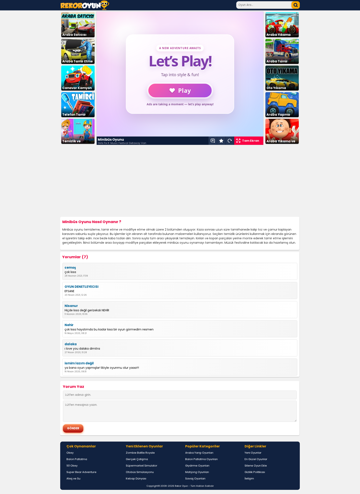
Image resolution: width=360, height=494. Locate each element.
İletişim (249, 478)
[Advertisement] (180, 181)
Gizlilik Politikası (255, 472)
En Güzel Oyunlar (256, 459)
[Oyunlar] (85, 8)
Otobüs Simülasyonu (140, 472)
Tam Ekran (250, 141)
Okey (70, 453)
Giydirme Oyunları (197, 466)
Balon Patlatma (76, 459)
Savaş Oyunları (195, 478)
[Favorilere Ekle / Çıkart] (221, 141)
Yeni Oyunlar (253, 453)
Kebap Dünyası (136, 478)
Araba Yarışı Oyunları (199, 453)
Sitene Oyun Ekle (256, 466)
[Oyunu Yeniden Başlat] (230, 141)
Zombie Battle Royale (140, 453)
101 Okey (72, 466)
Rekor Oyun (181, 486)
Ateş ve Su (73, 478)
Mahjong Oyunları (197, 472)
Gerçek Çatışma (137, 459)
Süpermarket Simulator (141, 466)
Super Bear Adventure (81, 472)
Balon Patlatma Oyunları (201, 459)
